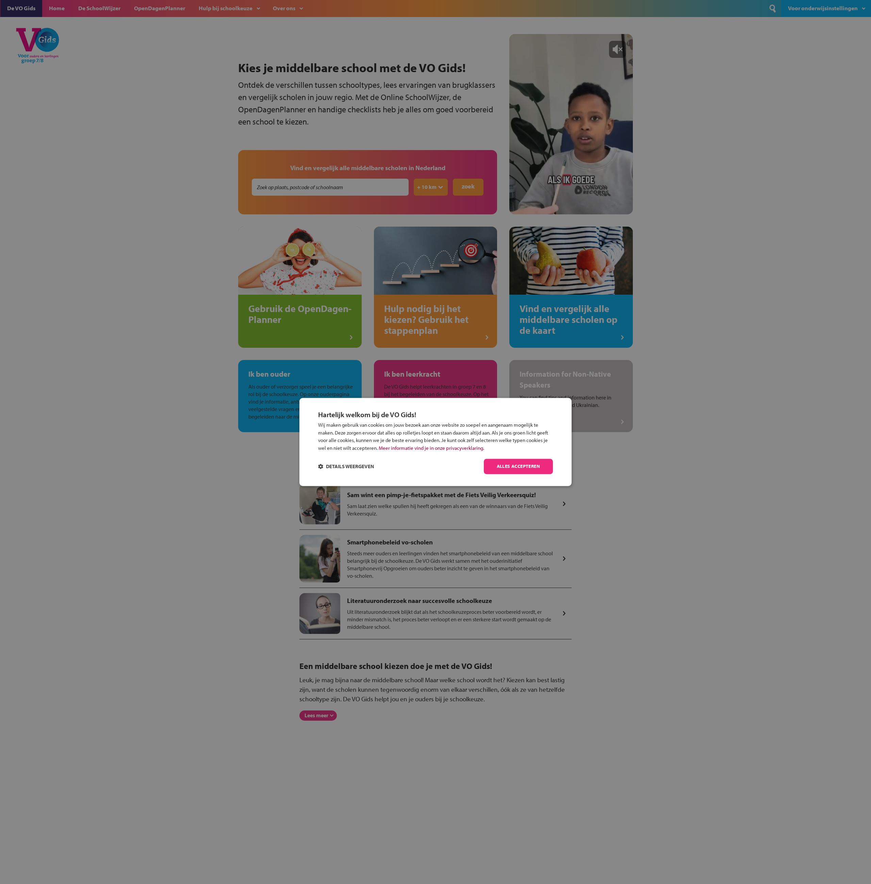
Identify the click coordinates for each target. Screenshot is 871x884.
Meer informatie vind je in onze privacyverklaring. (431, 448)
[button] (346, 467)
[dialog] (435, 442)
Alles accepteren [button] (518, 466)
